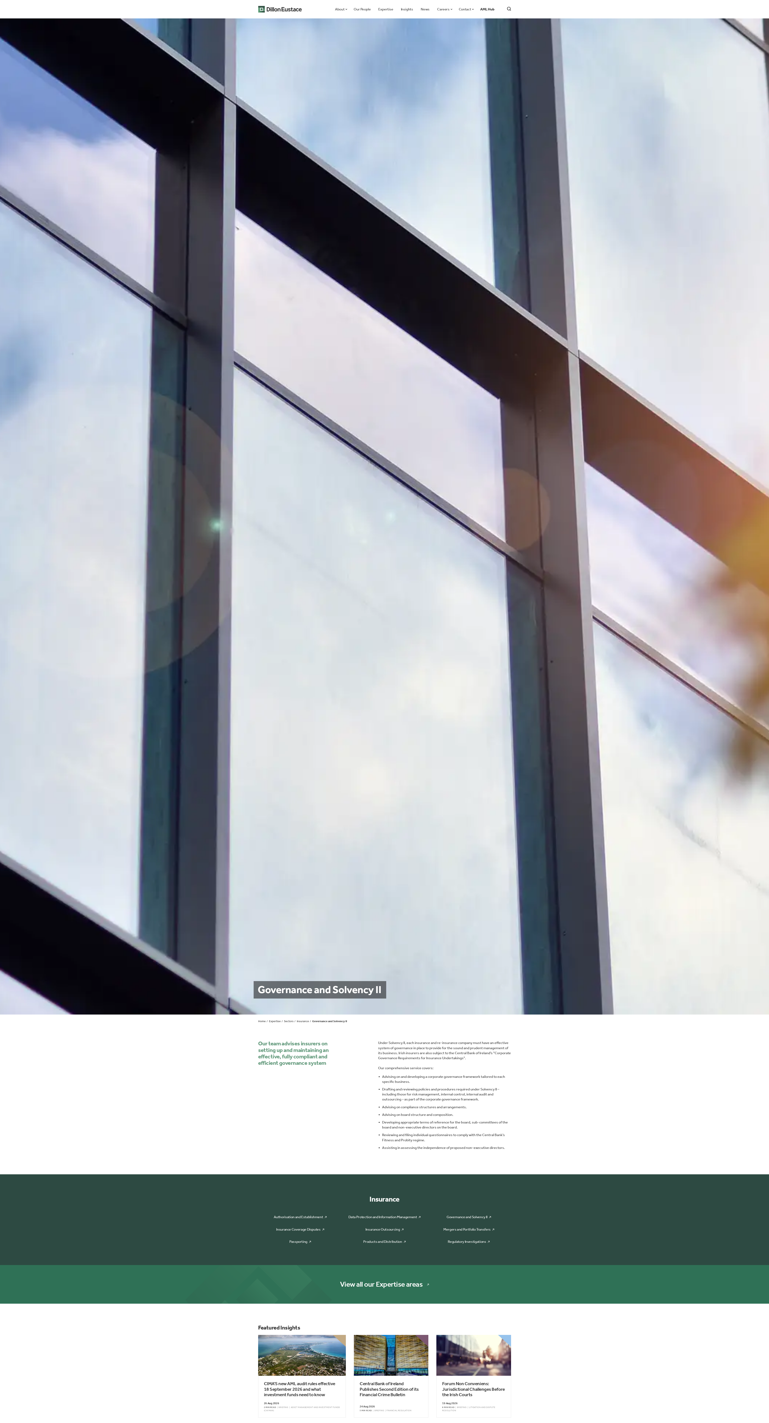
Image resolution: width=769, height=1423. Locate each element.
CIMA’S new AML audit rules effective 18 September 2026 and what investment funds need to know (299, 1389)
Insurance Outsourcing (382, 1229)
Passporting (298, 1241)
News (425, 9)
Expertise (385, 9)
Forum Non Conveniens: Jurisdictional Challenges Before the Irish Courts (473, 1389)
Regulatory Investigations (467, 1241)
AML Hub (487, 9)
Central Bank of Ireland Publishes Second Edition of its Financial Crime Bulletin (389, 1389)
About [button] (339, 9)
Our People (362, 9)
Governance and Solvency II (467, 1217)
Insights (407, 9)
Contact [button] (465, 9)
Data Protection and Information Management (382, 1217)
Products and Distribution (382, 1241)
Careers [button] (443, 9)
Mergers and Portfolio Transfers (467, 1229)
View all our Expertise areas (381, 1284)
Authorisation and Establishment (298, 1217)
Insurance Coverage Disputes (298, 1229)
